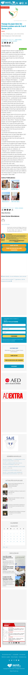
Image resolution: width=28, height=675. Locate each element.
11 (7, 536)
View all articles (5, 224)
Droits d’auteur (14, 657)
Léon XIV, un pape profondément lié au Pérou (8, 558)
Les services (22, 654)
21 (17, 539)
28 (17, 541)
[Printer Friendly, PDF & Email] (23, 49)
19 (10, 539)
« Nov (4, 547)
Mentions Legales (6, 657)
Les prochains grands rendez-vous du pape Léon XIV (8, 568)
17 (4, 539)
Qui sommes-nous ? (7, 654)
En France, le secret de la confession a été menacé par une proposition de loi (16, 505)
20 (14, 539)
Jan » (7, 547)
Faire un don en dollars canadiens (14, 249)
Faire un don (14, 245)
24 (4, 541)
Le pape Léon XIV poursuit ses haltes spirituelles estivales (8, 578)
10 (4, 536)
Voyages (6, 7)
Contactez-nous (22, 657)
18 (7, 539)
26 (10, 541)
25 (7, 541)
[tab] (8, 624)
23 (23, 539)
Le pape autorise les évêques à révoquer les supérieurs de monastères (16, 512)
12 (10, 536)
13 (14, 536)
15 (20, 536)
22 (20, 539)
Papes (2, 7)
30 (23, 541)
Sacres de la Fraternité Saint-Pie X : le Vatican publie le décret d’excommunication (16, 485)
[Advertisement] (14, 264)
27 (14, 541)
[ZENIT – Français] (8, 2)
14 (17, 536)
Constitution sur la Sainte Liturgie (10, 470)
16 (23, 536)
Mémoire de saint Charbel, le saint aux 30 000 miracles (16, 498)
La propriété (15, 654)
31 (4, 544)
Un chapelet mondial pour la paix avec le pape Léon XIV (16, 492)
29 (20, 541)
